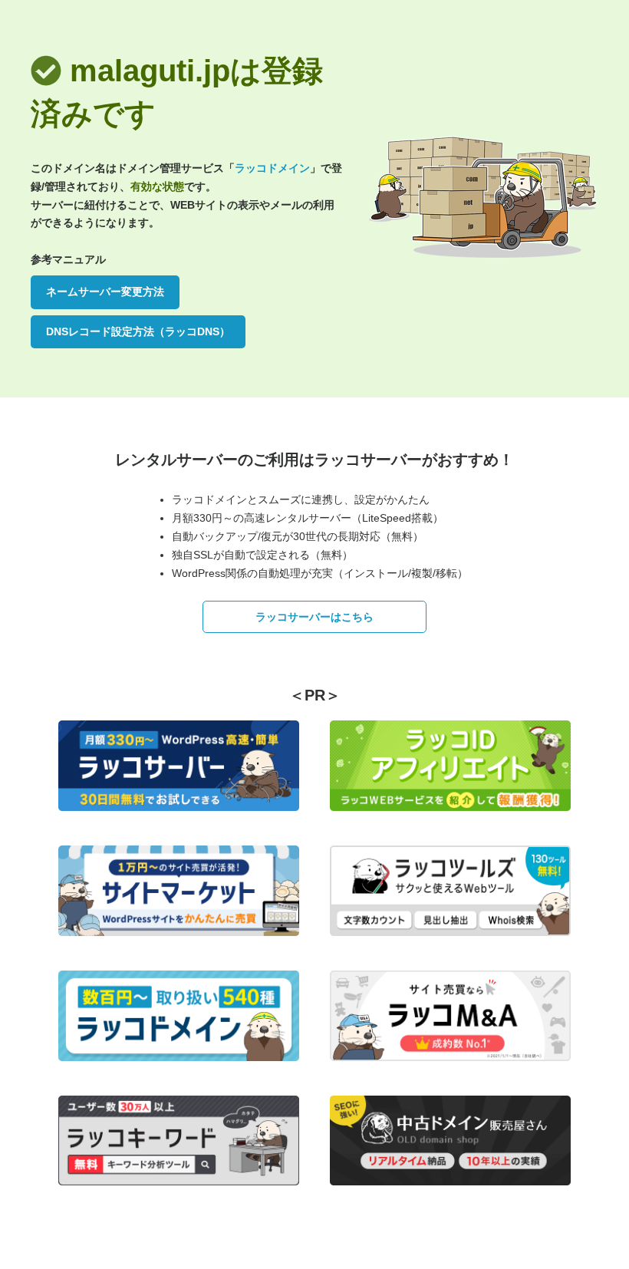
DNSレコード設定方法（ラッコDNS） (138, 331)
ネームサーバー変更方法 (105, 291)
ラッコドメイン (272, 168)
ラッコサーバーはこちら (314, 617)
